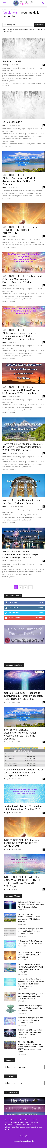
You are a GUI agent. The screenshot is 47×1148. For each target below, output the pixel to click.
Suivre (40, 607)
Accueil (4, 9)
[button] (43, 3)
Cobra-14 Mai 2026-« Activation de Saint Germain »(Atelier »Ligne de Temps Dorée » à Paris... (31, 1032)
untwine (5, 125)
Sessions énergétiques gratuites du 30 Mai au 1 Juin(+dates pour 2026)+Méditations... (30, 1020)
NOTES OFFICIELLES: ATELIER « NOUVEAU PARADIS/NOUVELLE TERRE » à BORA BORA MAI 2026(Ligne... (23, 882)
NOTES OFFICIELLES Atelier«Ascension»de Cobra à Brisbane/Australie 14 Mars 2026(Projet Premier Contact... (19, 335)
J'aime (41, 602)
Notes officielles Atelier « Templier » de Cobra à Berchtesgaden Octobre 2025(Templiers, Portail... (22, 447)
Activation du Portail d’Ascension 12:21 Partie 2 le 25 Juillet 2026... (23, 808)
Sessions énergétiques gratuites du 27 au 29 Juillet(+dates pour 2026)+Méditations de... (24, 772)
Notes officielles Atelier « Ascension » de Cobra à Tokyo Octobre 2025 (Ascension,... (20, 554)
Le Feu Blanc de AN (13, 121)
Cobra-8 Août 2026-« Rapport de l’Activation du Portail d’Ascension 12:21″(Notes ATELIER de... (23, 695)
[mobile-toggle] (4, 3)
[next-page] (30, 587)
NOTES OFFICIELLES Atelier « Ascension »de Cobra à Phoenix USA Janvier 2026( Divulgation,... (20, 390)
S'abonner (39, 618)
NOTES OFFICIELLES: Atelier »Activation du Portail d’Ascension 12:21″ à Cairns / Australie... (18, 179)
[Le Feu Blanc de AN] (23, 105)
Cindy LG (5, 187)
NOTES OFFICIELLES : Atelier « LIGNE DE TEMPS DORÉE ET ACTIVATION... (19, 230)
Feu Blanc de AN (11, 61)
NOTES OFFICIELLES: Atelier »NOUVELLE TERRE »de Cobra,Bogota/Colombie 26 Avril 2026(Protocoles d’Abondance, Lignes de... (30, 1047)
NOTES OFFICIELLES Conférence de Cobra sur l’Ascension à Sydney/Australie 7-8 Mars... (22, 279)
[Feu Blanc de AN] (23, 48)
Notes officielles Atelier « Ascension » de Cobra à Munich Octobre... (22, 502)
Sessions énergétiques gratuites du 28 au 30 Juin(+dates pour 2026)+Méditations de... (30, 996)
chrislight (5, 65)
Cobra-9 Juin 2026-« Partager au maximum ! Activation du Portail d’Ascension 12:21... (30, 1008)
